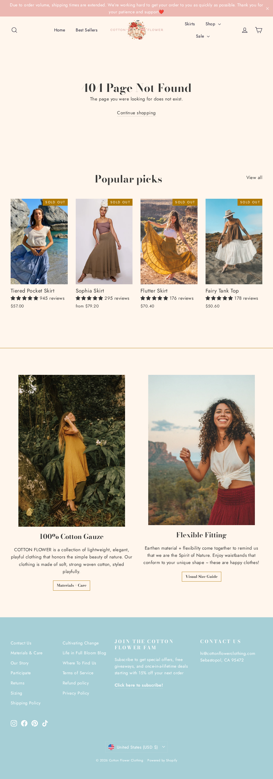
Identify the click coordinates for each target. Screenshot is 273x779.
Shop (211, 24)
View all (254, 177)
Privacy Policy (76, 693)
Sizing (16, 693)
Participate (21, 673)
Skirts (190, 24)
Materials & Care (27, 653)
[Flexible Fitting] (201, 450)
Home (59, 30)
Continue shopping (136, 112)
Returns (17, 683)
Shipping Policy (26, 703)
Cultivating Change (81, 643)
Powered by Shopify (162, 760)
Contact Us (21, 643)
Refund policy (76, 683)
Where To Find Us (79, 663)
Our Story (20, 663)
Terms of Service (78, 673)
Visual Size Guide (202, 576)
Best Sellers (86, 30)
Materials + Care (71, 585)
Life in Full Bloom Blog (84, 653)
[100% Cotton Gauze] (71, 450)
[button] (25, 298)
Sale (201, 36)
